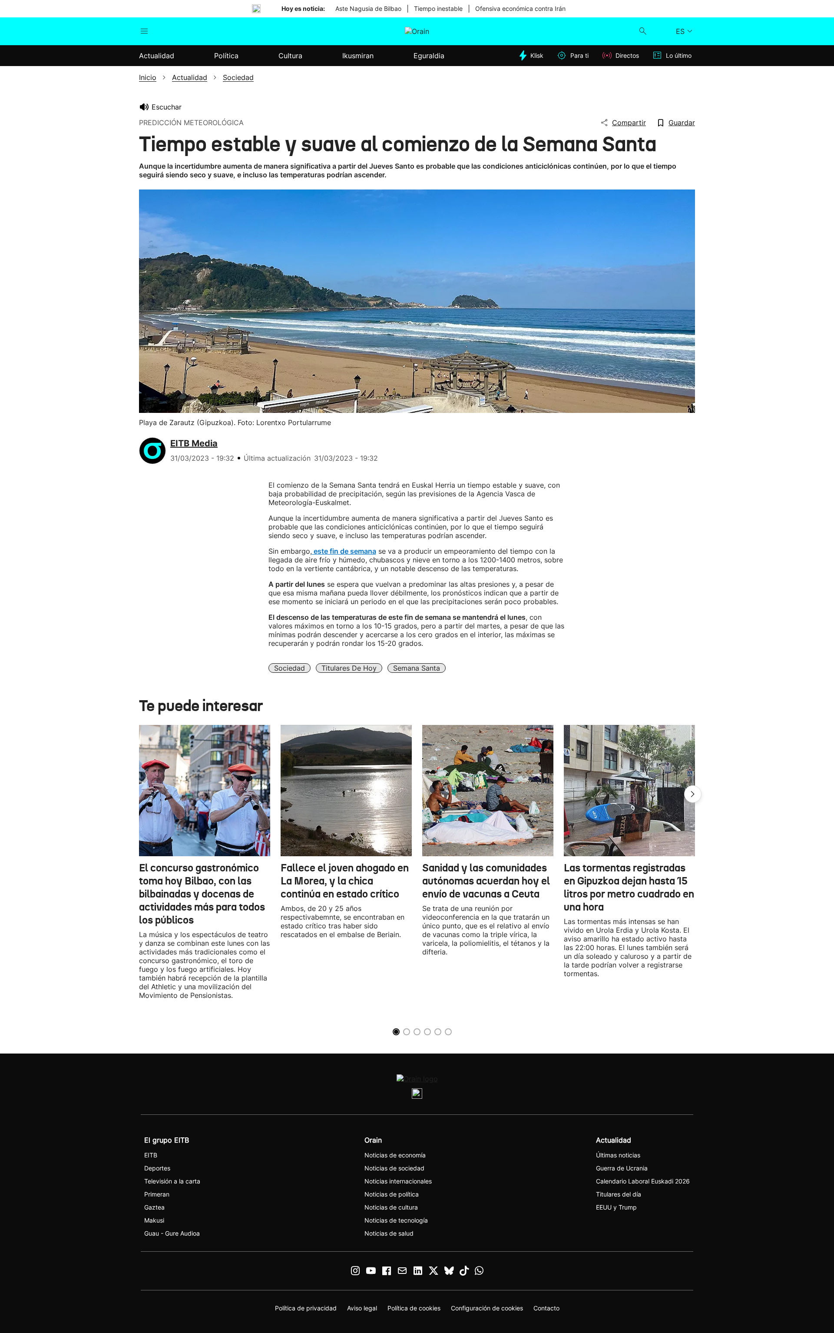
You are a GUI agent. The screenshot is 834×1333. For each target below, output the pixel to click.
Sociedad (289, 668)
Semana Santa (416, 668)
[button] (693, 794)
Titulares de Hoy (349, 668)
